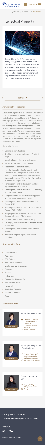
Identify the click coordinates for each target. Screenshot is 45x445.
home (16, 12)
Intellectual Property (37, 12)
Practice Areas (27, 12)
